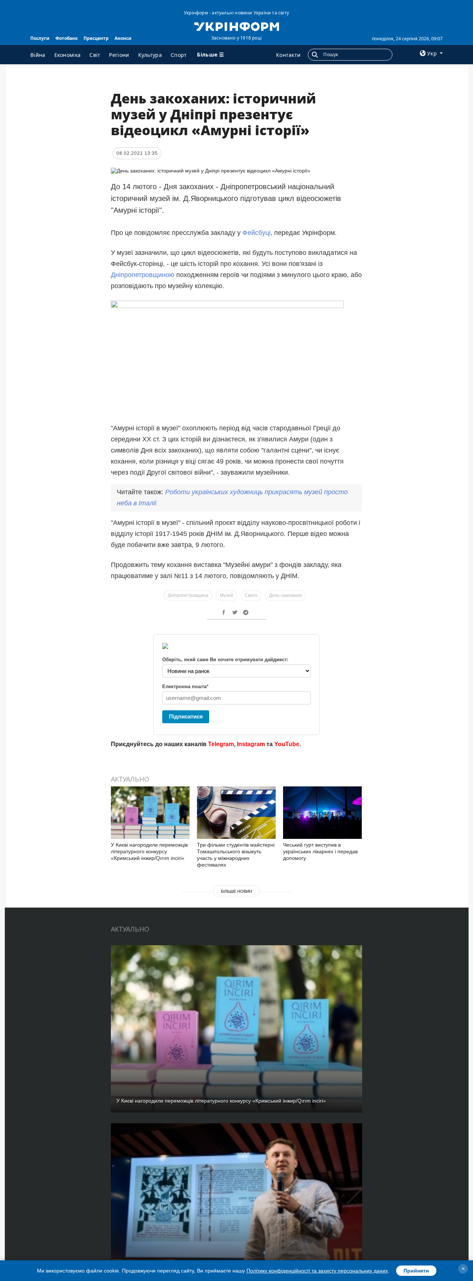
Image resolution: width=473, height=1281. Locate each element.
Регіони (119, 54)
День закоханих (285, 595)
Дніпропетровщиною (142, 275)
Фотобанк (66, 38)
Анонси (123, 38)
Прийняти (416, 1271)
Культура (150, 54)
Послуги (40, 38)
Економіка (67, 54)
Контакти (288, 54)
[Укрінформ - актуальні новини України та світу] (236, 26)
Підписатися (186, 716)
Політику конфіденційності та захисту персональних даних (317, 1271)
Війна (37, 54)
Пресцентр (96, 38)
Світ (94, 54)
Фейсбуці (256, 232)
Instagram (251, 744)
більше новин (236, 891)
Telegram (221, 744)
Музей (226, 595)
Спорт (179, 54)
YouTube (286, 744)
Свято (251, 595)
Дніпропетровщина (188, 595)
